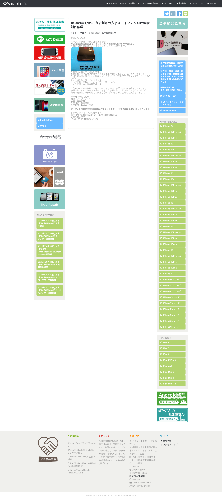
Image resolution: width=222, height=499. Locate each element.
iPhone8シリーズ (170, 303)
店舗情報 (182, 3)
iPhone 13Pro (169, 238)
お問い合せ (213, 3)
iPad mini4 (168, 377)
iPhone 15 (167, 202)
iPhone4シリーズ (170, 326)
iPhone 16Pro (169, 161)
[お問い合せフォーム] (172, 23)
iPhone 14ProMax (171, 208)
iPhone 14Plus (169, 220)
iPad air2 (167, 366)
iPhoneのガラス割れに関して (102, 33)
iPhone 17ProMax (171, 131)
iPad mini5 (168, 371)
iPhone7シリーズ (170, 309)
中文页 (43, 126)
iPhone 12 (167, 273)
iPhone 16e (168, 179)
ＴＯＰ (74, 33)
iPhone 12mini (169, 267)
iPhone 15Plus (169, 196)
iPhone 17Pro (169, 137)
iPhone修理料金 (151, 3)
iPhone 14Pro (169, 214)
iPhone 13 (167, 250)
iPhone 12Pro (169, 261)
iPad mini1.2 (169, 383)
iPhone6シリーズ (170, 315)
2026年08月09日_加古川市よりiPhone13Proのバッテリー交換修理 (49, 290)
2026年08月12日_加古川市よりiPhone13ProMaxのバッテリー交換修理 (49, 250)
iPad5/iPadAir (170, 360)
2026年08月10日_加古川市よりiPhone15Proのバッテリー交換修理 (49, 277)
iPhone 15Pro (169, 191)
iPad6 (165, 354)
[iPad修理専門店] (49, 199)
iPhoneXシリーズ (170, 297)
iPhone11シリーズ (171, 285)
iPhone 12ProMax (171, 256)
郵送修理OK (170, 63)
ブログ (83, 33)
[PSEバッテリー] (49, 155)
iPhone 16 (167, 173)
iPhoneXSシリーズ (171, 291)
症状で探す (168, 3)
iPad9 (165, 342)
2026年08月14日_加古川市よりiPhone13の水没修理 (49, 223)
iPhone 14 (167, 226)
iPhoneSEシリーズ (171, 279)
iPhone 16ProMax (171, 155)
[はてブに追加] (172, 16)
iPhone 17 (167, 143)
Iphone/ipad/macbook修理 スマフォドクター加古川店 (51, 137)
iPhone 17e (168, 149)
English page (46, 120)
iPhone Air (168, 126)
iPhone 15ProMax (171, 185)
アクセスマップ (170, 445)
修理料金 (167, 441)
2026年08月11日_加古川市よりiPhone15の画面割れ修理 (49, 264)
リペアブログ (197, 3)
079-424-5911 (170, 96)
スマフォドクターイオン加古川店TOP (124, 3)
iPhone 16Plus (169, 167)
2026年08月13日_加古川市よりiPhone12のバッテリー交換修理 (49, 236)
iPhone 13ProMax (171, 232)
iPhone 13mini (169, 244)
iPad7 (165, 348)
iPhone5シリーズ (170, 320)
